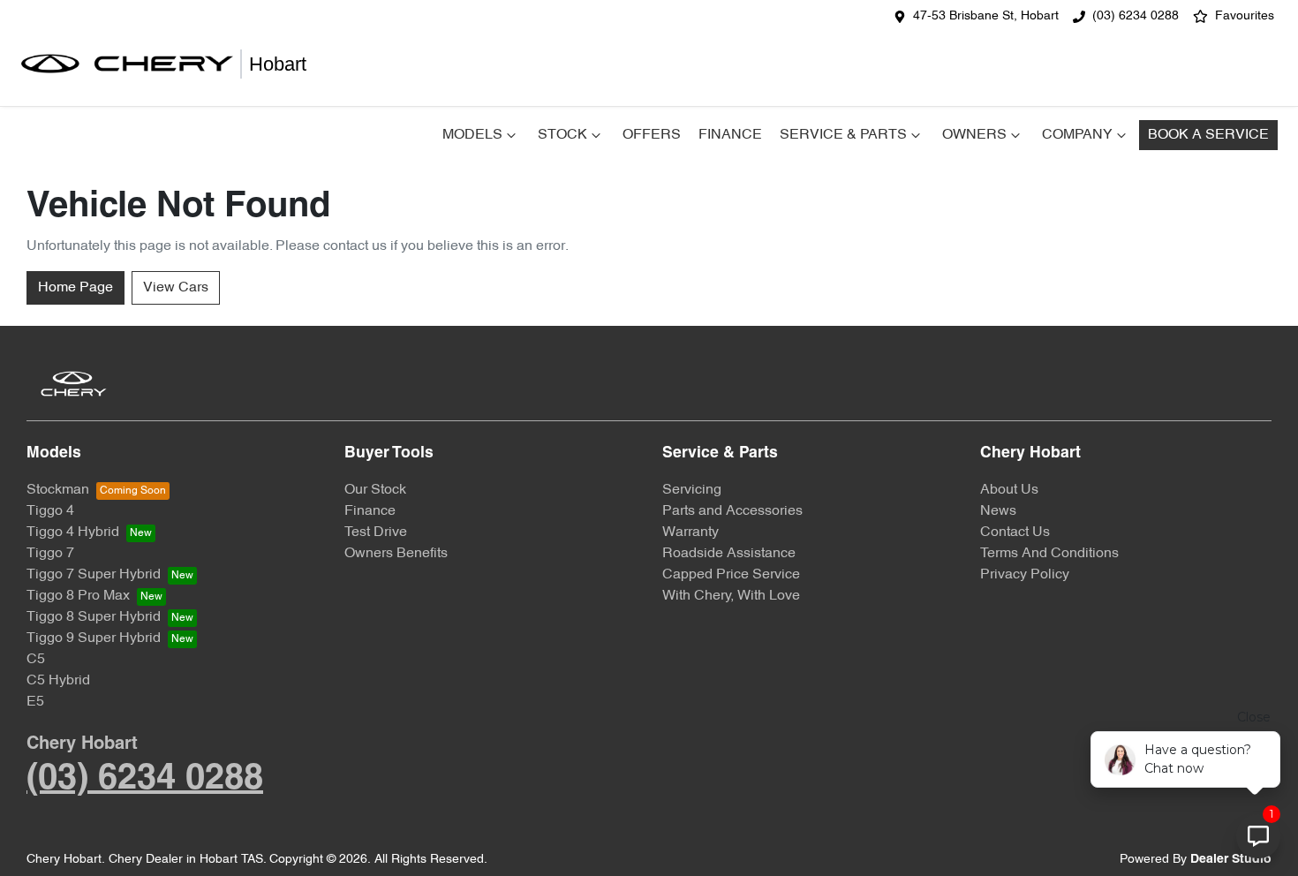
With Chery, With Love (731, 596)
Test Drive (375, 532)
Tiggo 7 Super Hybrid (93, 575)
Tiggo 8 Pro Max (78, 596)
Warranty (690, 532)
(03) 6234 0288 (1135, 16)
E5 (35, 702)
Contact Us (1015, 532)
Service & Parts (843, 135)
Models (472, 135)
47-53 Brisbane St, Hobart (986, 16)
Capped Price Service (731, 575)
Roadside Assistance (729, 554)
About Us (1009, 490)
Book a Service (1208, 135)
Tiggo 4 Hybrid (72, 532)
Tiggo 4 (50, 511)
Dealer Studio (1231, 859)
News (998, 511)
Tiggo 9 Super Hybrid (93, 638)
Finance (730, 135)
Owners (974, 135)
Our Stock (375, 490)
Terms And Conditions (1049, 554)
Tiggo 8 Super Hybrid (93, 617)
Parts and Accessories (732, 511)
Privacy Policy (1024, 575)
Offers (652, 135)
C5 (35, 660)
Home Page (75, 288)
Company (1077, 135)
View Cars (175, 288)
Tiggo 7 (50, 554)
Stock (562, 135)
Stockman (57, 490)
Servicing (691, 490)
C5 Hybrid (58, 681)
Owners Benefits (396, 554)
